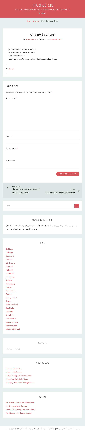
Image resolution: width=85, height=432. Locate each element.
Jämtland (10, 273)
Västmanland (11, 326)
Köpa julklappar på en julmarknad (21, 410)
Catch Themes (75, 429)
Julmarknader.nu (43, 5)
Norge (8, 287)
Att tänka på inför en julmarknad (20, 403)
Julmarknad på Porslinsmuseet (18, 376)
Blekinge (9, 249)
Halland (9, 270)
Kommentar (11, 98)
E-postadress (12, 149)
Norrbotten (10, 291)
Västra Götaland (13, 329)
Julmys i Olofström (13, 369)
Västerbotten (11, 319)
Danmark (10, 256)
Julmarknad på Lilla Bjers (17, 379)
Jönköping (10, 277)
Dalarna (9, 253)
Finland (9, 260)
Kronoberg (10, 284)
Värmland (10, 315)
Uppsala (36, 21)
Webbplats (10, 161)
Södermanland (12, 305)
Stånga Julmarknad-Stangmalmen (20, 383)
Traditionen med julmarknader (19, 413)
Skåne (8, 301)
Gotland (9, 266)
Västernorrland (12, 322)
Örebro (9, 294)
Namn (9, 136)
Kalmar (9, 280)
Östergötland (11, 298)
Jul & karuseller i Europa (16, 406)
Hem (29, 21)
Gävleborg (10, 263)
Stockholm (10, 308)
